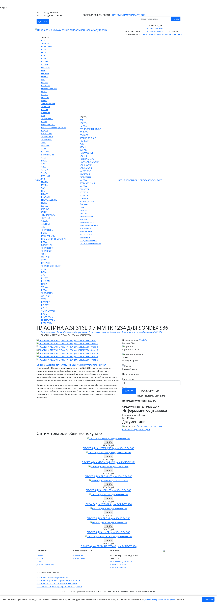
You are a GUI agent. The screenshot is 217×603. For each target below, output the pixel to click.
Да (39, 21)
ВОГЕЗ (44, 121)
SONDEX (45, 97)
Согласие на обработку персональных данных (59, 586)
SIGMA (44, 94)
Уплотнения (48, 154)
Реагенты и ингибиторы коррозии (48, 320)
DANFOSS (45, 67)
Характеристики (54, 364)
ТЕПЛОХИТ (46, 139)
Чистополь (86, 171)
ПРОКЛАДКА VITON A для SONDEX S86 (108, 504)
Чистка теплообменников (90, 128)
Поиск (176, 19)
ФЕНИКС (45, 145)
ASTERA (44, 61)
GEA (43, 79)
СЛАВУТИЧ (46, 133)
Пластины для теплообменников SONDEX (141, 332)
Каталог (40, 555)
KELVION (45, 85)
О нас (38, 180)
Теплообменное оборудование (72, 332)
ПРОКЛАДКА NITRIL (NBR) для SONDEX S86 (108, 448)
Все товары (45, 42)
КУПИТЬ (129, 391)
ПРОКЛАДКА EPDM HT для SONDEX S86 (108, 476)
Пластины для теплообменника (104, 332)
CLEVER (44, 64)
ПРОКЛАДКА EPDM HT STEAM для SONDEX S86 (109, 546)
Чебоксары (86, 168)
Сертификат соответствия (149, 426)
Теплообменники (51, 266)
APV (43, 55)
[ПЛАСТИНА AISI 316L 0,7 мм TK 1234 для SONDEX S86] (66, 340)
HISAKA (44, 82)
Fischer (45, 73)
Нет (46, 21)
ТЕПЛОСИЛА (47, 136)
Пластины (46, 46)
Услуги (40, 558)
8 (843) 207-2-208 (155, 31)
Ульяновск (86, 165)
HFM (43, 190)
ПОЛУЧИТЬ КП (150, 391)
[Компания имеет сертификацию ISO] (164, 550)
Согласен (208, 599)
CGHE (44, 308)
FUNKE (44, 76)
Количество (128, 379)
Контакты (158, 180)
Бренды (122, 180)
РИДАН (44, 130)
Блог (150, 180)
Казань (83, 147)
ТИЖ (43, 142)
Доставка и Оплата (137, 180)
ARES (43, 58)
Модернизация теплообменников (90, 242)
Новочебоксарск (89, 162)
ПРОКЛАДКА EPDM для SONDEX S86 (108, 518)
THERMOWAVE (48, 103)
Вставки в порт (45, 304)
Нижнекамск (87, 159)
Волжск (84, 132)
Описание (41, 364)
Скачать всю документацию (136, 429)
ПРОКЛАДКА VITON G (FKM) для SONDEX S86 (108, 462)
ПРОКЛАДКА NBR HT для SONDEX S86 (108, 490)
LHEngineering (49, 88)
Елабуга (84, 135)
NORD (44, 91)
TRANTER (45, 106)
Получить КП (175, 34)
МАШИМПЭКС (48, 124)
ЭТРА (43, 148)
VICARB (44, 109)
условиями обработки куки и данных (160, 599)
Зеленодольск (88, 138)
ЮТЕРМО (45, 151)
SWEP (44, 100)
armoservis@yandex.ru (155, 34)
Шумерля (85, 174)
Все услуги (83, 121)
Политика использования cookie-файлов (57, 583)
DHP (43, 70)
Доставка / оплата (45, 564)
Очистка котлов (84, 191)
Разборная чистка (85, 179)
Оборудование (48, 332)
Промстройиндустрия (53, 127)
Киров (83, 150)
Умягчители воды (48, 313)
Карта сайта (79, 558)
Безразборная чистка (87, 185)
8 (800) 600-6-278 (155, 28)
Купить (108, 442)
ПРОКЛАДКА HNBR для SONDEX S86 (108, 532)
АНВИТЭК (45, 112)
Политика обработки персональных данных (58, 580)
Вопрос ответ (99, 364)
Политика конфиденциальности (52, 577)
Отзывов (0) (68, 364)
